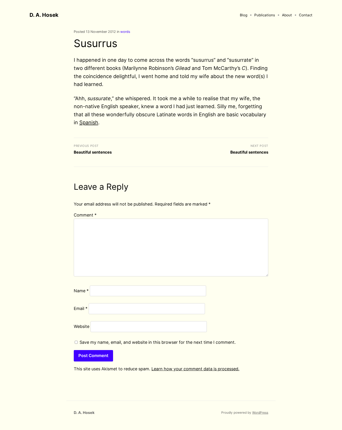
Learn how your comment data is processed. (195, 368)
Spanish (88, 122)
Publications (264, 15)
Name (81, 290)
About (287, 15)
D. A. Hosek (44, 15)
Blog (243, 15)
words (125, 32)
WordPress (260, 412)
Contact (305, 15)
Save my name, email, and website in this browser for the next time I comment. (158, 342)
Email (80, 308)
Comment (85, 215)
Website (81, 326)
